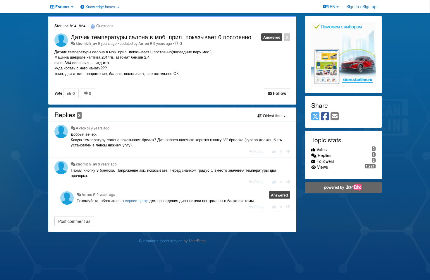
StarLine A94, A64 (69, 25)
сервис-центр (136, 200)
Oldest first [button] (272, 115)
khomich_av (86, 43)
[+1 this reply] (274, 151)
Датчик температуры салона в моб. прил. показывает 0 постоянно (161, 37)
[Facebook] (325, 117)
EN (332, 6)
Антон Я (145, 43)
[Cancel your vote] (281, 151)
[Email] (335, 117)
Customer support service (161, 240)
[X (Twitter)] (315, 117)
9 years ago (100, 128)
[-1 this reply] (288, 151)
